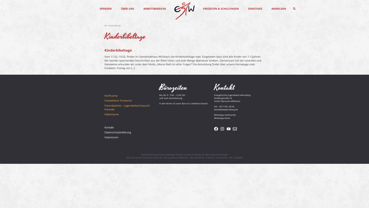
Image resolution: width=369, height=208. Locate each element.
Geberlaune (112, 114)
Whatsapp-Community (225, 115)
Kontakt (109, 127)
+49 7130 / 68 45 (226, 106)
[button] (294, 9)
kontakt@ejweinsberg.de (226, 109)
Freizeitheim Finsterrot (118, 100)
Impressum (111, 137)
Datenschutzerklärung (118, 132)
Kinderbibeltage (118, 50)
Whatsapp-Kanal (222, 118)
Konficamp (111, 95)
